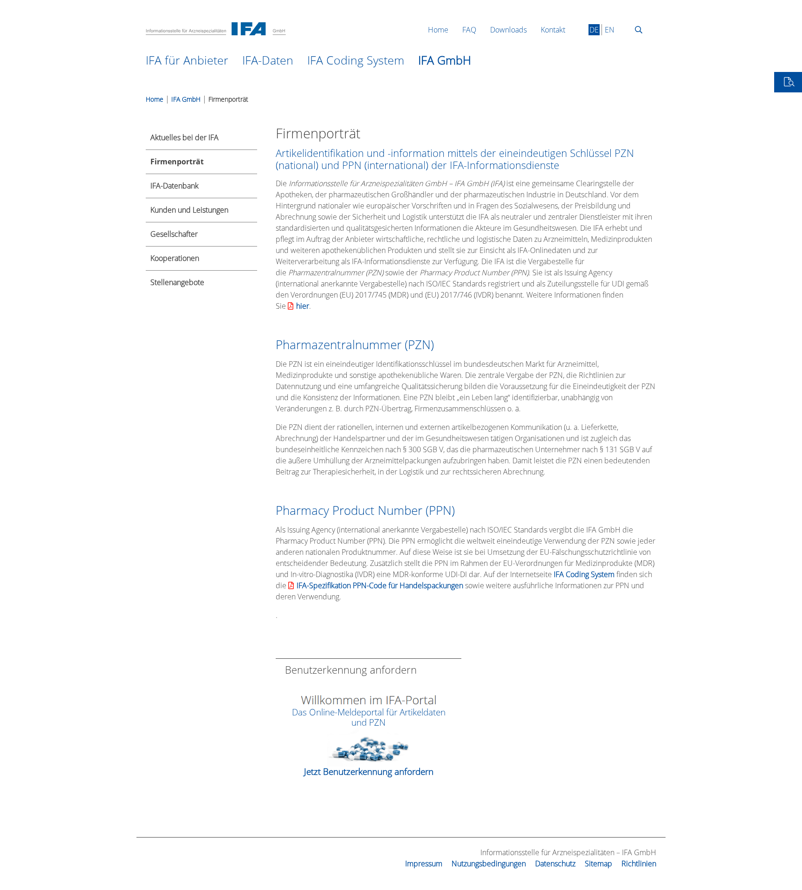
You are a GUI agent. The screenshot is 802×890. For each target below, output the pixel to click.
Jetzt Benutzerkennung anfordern (368, 772)
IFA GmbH (185, 99)
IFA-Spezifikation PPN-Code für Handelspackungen (380, 585)
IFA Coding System (584, 574)
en (609, 30)
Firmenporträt (228, 99)
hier (302, 306)
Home (154, 99)
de (594, 30)
